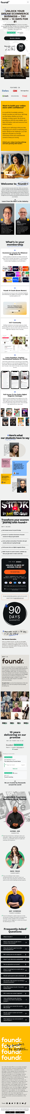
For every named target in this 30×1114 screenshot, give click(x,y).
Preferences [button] (26, 1110)
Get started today (15, 572)
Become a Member (15, 38)
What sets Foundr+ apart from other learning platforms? (12, 948)
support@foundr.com (19, 598)
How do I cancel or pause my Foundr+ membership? (13, 1013)
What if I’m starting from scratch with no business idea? (13, 970)
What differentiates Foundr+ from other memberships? (13, 987)
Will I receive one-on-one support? (12, 954)
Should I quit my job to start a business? (13, 975)
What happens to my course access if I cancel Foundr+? (13, 1019)
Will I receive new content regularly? (12, 993)
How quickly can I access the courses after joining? (13, 1007)
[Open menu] (28, 2)
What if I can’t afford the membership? (13, 959)
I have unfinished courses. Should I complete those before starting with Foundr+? (12, 1000)
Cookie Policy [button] (7, 1110)
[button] (27, 67)
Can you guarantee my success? (11, 964)
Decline (10, 1112)
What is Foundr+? (7, 936)
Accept (20, 1112)
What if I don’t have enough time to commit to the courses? (12, 942)
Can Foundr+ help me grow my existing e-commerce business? (14, 981)
